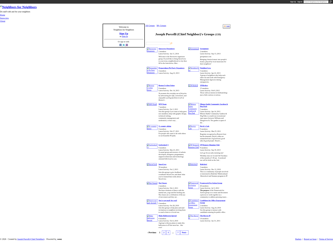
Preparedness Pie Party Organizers (171, 68)
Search (330, 2)
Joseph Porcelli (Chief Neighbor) (30, 239)
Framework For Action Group (211, 183)
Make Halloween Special (168, 216)
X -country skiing (165, 126)
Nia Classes (163, 183)
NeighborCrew (205, 68)
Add (227, 26)
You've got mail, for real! (168, 200)
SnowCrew (162, 164)
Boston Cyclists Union (167, 85)
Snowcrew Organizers (167, 49)
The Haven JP (205, 216)
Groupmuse (204, 49)
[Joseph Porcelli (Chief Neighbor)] (149, 39)
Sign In (299, 2)
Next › (184, 232)
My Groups (161, 25)
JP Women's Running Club (210, 145)
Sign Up (293, 2)
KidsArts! (203, 164)
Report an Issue (310, 239)
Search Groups (171, 43)
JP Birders (204, 85)
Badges (298, 239)
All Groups (150, 25)
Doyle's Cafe (204, 126)
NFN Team (162, 104)
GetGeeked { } (164, 145)
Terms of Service (326, 239)
